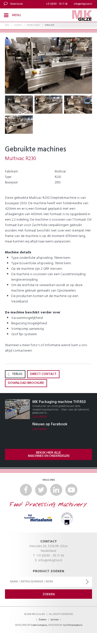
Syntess (54, 620)
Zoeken (43, 620)
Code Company (39, 625)
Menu (16, 15)
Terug (17, 374)
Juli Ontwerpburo (72, 625)
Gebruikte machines (33, 25)
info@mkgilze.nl (83, 4)
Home (7, 25)
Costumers (18, 25)
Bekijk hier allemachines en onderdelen (48, 454)
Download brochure (26, 383)
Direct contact (43, 374)
